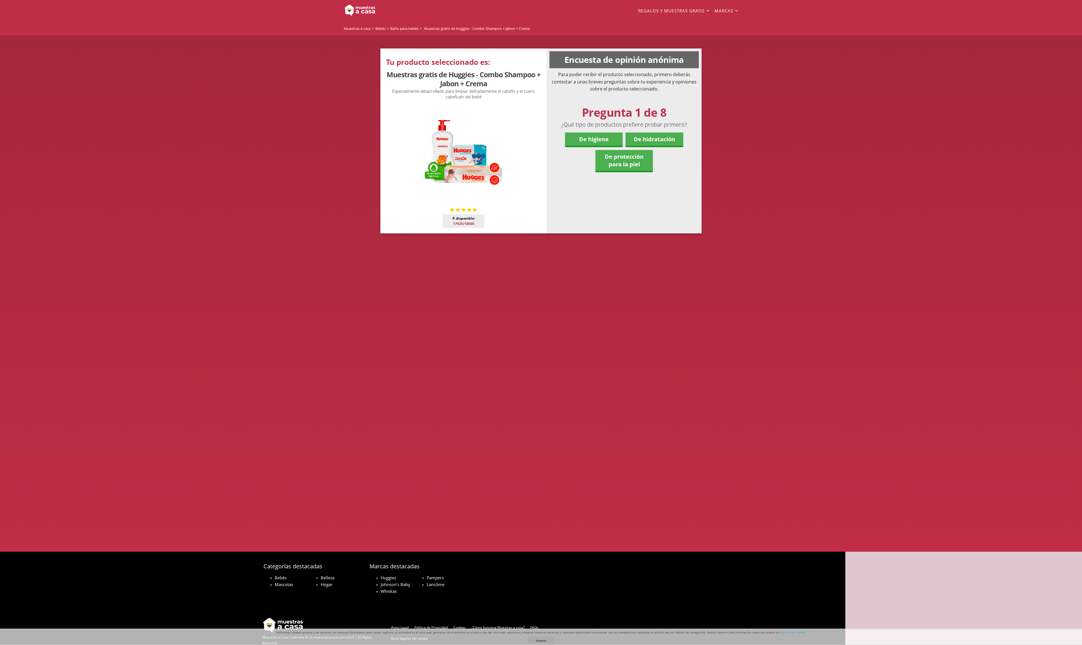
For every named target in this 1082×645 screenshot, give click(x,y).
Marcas (724, 11)
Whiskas (389, 591)
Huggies (388, 577)
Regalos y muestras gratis (671, 11)
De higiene (594, 139)
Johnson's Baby (395, 584)
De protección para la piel (624, 160)
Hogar (326, 584)
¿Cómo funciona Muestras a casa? (498, 627)
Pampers (435, 577)
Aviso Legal (400, 627)
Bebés (281, 577)
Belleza (327, 577)
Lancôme (435, 584)
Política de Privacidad (431, 627)
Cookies (459, 627)
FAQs (534, 627)
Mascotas (284, 584)
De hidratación (654, 139)
